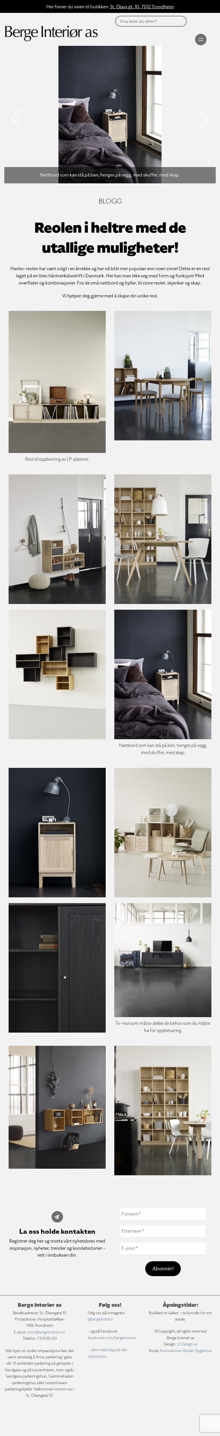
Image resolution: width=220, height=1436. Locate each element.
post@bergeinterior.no (46, 1332)
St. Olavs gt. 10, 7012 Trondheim (142, 7)
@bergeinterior (100, 1319)
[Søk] (105, 34)
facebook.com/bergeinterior (112, 1338)
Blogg (110, 201)
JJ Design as (187, 1344)
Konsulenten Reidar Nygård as (186, 1350)
